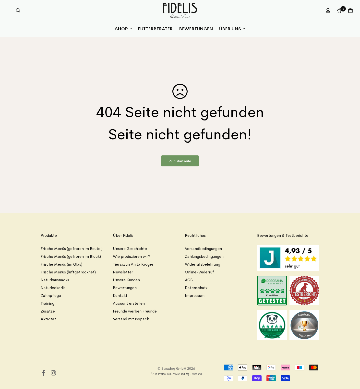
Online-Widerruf (199, 272)
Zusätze (48, 311)
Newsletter (123, 272)
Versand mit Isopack (131, 319)
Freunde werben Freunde (135, 311)
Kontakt (120, 295)
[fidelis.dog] (180, 10)
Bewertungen (196, 29)
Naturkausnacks (55, 279)
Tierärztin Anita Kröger (133, 264)
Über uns (230, 29)
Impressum (194, 295)
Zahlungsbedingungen (204, 256)
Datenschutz (196, 287)
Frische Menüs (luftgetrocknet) (68, 272)
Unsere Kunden (126, 279)
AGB (189, 279)
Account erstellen (129, 303)
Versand (197, 374)
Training (47, 303)
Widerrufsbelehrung (202, 264)
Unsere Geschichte (130, 248)
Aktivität (48, 319)
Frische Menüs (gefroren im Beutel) (72, 248)
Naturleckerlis (53, 287)
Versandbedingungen (203, 248)
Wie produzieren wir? (131, 256)
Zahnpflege (51, 295)
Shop (121, 29)
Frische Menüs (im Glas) (61, 264)
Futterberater (155, 29)
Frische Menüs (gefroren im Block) (71, 256)
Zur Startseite (180, 161)
